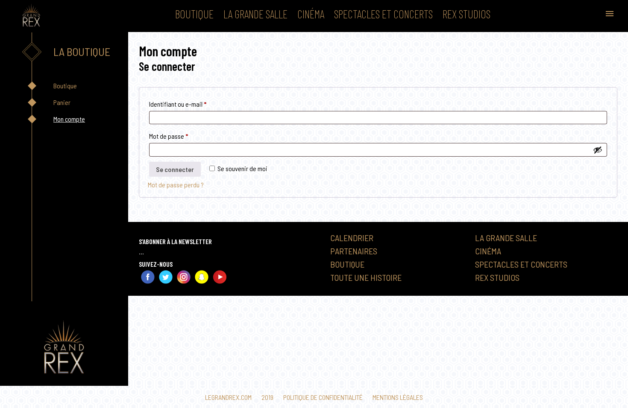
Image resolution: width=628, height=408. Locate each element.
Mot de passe (183, 135)
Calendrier (351, 238)
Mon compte (69, 119)
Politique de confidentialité (323, 397)
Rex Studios (466, 13)
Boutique (194, 13)
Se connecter (175, 169)
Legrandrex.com (228, 397)
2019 (267, 397)
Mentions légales (398, 397)
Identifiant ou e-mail (192, 103)
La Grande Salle (255, 13)
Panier (61, 102)
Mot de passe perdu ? (176, 185)
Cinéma (310, 13)
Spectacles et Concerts (383, 13)
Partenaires (353, 251)
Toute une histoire (366, 277)
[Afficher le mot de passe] (597, 149)
